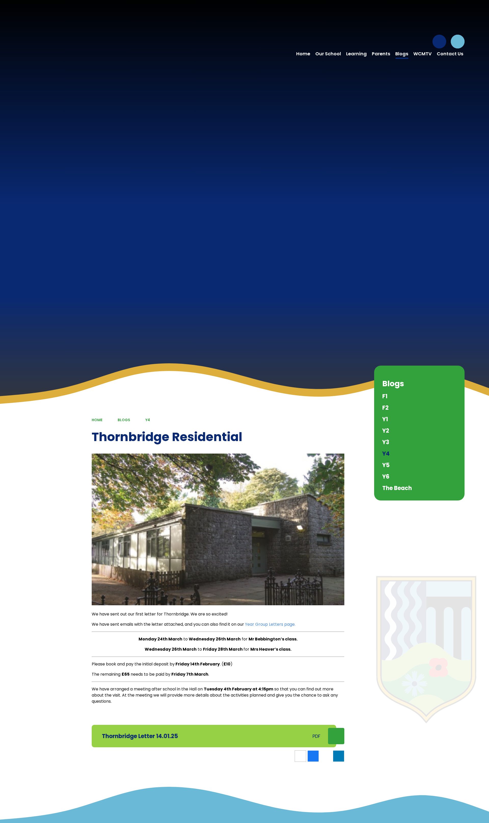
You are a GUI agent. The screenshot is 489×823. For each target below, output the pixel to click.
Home (97, 419)
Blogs (124, 419)
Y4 (147, 419)
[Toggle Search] (458, 41)
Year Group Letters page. (270, 624)
